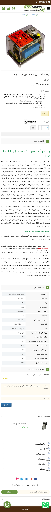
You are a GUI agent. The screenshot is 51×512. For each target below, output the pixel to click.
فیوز (46, 328)
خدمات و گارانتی (42, 311)
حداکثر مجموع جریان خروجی (38, 341)
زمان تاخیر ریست (42, 354)
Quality (38, 374)
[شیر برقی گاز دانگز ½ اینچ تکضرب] (42, 426)
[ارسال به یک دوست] (45, 79)
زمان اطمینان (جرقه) (41, 358)
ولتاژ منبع (44, 324)
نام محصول (43, 294)
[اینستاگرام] (26, 479)
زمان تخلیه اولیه (42, 345)
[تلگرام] (21, 479)
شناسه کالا (44, 298)
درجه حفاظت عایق (41, 362)
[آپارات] (17, 479)
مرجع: (47, 91)
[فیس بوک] (35, 479)
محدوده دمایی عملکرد (40, 320)
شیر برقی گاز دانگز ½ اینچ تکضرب (21, 423)
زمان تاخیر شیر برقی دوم (39, 350)
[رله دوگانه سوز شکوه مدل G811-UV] (24, 17)
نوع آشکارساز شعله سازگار (39, 332)
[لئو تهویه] (34, 8)
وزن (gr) (44, 315)
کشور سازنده (43, 307)
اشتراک (9, 491)
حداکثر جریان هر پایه (40, 337)
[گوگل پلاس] (31, 479)
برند (46, 302)
